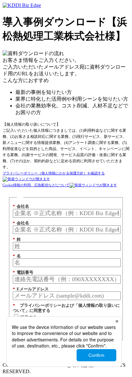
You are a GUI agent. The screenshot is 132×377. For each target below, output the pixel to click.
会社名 (21, 206)
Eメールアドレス (31, 289)
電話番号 (23, 272)
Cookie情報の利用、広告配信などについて (36, 185)
